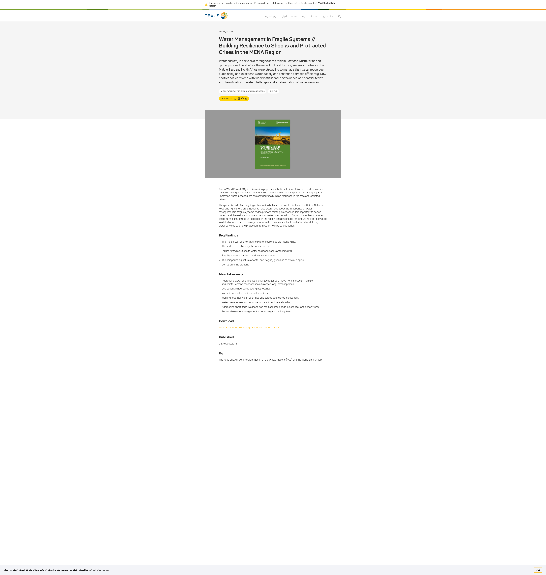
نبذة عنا (314, 16)
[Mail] (246, 98)
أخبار (284, 16)
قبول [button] (538, 570)
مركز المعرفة (271, 16)
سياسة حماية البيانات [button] (99, 570)
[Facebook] (242, 98)
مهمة (304, 16)
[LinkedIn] (239, 98)
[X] (235, 98)
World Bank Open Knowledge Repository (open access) (249, 327)
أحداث (294, 16)
